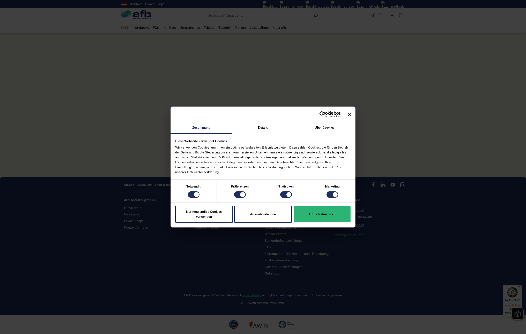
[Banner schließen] (349, 114)
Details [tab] (263, 127)
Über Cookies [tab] (325, 127)
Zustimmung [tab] (201, 127)
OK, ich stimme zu (322, 214)
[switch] (240, 194)
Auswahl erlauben (263, 214)
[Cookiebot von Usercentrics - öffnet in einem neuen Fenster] (322, 114)
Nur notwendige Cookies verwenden (204, 214)
